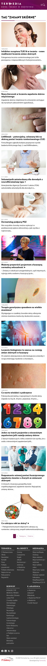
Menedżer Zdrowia (13, 595)
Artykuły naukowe (38, 575)
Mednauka (20, 570)
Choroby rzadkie (12, 600)
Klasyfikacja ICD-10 (39, 582)
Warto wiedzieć (12, 638)
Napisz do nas (6, 572)
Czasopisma (21, 555)
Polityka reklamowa (7, 570)
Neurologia (10, 610)
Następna (22, 536)
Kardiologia (10, 615)
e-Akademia (21, 567)
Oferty (3, 555)
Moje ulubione (37, 557)
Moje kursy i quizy (38, 570)
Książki (19, 557)
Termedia (42, 661)
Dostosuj (35, 555)
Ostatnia (30, 536)
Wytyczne (36, 572)
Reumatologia (11, 613)
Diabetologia (11, 605)
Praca (3, 562)
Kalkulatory (36, 577)
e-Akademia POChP (33, 598)
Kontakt (3, 560)
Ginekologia (11, 623)
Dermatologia (11, 603)
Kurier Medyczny (12, 626)
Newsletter (5, 557)
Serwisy (19, 552)
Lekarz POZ (10, 598)
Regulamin (5, 577)
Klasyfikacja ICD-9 (38, 580)
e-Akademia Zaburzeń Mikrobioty (31, 592)
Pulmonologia (11, 621)
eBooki (19, 560)
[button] (43, 4)
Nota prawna (5, 575)
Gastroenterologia (12, 618)
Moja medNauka (38, 552)
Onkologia (10, 608)
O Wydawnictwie (7, 552)
